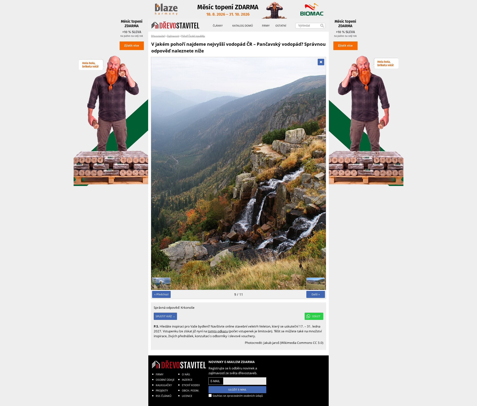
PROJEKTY (162, 390)
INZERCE (187, 379)
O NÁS (186, 374)
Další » (316, 294)
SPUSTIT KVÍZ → (165, 316)
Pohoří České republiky (193, 36)
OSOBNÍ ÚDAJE (165, 379)
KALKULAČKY (164, 385)
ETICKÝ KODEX (191, 385)
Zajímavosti (173, 36)
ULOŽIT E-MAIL (237, 389)
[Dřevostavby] (175, 25)
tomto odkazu (218, 331)
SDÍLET (316, 316)
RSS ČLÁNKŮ (163, 396)
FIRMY (159, 374)
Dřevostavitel (158, 36)
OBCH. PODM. (190, 390)
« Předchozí (161, 294)
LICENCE (187, 396)
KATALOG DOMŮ (242, 25)
